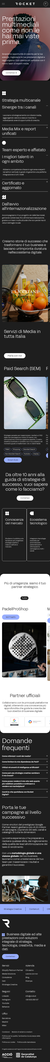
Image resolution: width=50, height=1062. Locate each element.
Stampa (29, 981)
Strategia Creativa (13, 909)
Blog (27, 977)
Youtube (5, 1003)
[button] (3, 4)
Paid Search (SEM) (22, 369)
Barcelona (6, 1018)
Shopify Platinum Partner (12, 970)
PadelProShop (15, 609)
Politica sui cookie (8, 1042)
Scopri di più (13, 460)
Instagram (6, 999)
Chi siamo (30, 970)
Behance (5, 1007)
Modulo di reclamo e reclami (22, 1032)
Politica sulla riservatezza (26, 1042)
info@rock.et (31, 996)
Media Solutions (9, 974)
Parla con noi (15, 355)
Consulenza (7, 977)
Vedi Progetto (11, 617)
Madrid (5, 1022)
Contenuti (34, 909)
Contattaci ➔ (11, 73)
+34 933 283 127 (32, 999)
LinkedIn (5, 996)
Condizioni (6, 1032)
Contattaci (25, 498)
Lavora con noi (32, 974)
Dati (4, 981)
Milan (4, 1025)
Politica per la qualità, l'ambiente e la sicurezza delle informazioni (21, 1037)
